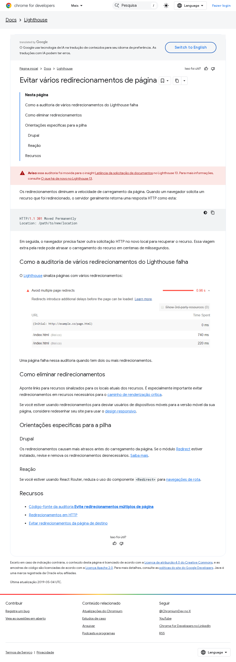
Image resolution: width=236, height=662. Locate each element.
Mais (75, 5)
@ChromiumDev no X (175, 611)
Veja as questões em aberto (26, 618)
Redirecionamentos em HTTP (53, 515)
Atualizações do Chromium (102, 611)
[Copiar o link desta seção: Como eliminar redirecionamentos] (109, 375)
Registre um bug (18, 611)
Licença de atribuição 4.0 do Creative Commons (178, 562)
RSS (162, 633)
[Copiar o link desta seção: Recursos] (48, 494)
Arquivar (88, 626)
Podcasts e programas (98, 633)
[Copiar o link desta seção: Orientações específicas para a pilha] (115, 425)
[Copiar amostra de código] (212, 212)
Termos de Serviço (19, 652)
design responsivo (120, 411)
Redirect (183, 449)
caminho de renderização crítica (134, 394)
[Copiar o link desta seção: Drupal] (38, 439)
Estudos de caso (94, 618)
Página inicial (29, 69)
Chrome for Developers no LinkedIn (185, 626)
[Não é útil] (212, 68)
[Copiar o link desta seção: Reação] (40, 469)
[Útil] (206, 68)
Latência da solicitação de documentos (124, 173)
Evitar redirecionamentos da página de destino (68, 523)
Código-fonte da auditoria (91, 507)
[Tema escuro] (205, 212)
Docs (11, 20)
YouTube (165, 618)
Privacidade (45, 652)
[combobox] (135, 5)
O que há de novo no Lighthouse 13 (66, 178)
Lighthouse (35, 20)
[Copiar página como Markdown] (177, 81)
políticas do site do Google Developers (186, 568)
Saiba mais (139, 455)
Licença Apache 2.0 (99, 568)
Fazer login (221, 5)
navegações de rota (183, 479)
